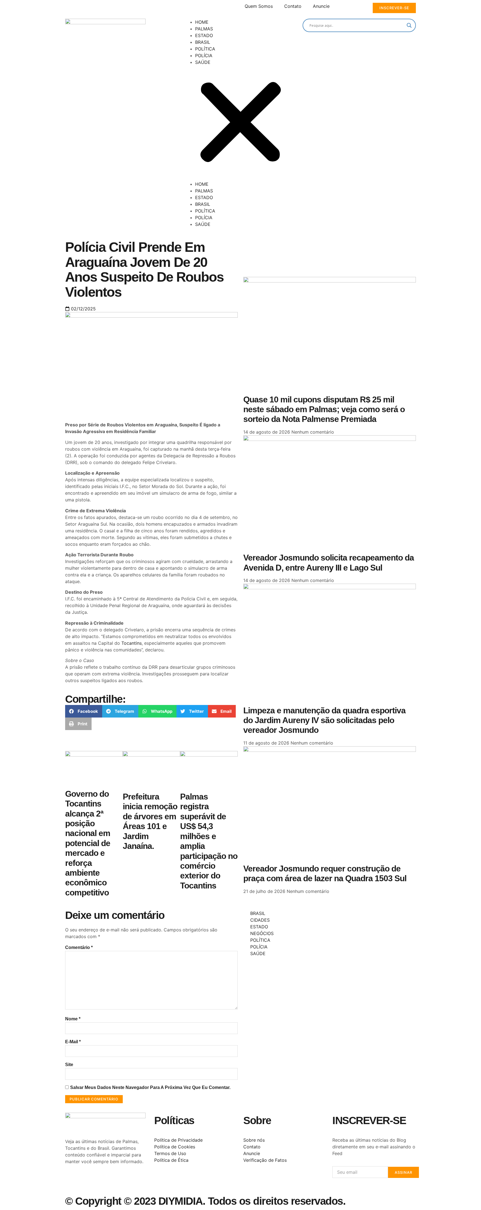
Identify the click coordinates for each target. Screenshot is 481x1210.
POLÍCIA (203, 55)
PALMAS (204, 29)
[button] (240, 123)
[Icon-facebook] (72, 1181)
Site (69, 1064)
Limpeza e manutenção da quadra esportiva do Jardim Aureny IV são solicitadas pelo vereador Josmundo (324, 720)
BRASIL (202, 42)
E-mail (73, 1041)
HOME (201, 22)
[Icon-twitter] (87, 1181)
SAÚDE (202, 62)
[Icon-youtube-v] (118, 1181)
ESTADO (204, 35)
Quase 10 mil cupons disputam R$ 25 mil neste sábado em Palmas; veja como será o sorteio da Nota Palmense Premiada (324, 409)
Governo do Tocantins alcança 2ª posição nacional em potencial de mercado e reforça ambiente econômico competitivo (87, 843)
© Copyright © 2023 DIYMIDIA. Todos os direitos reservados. (205, 1201)
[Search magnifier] (409, 25)
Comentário (79, 947)
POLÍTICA (205, 49)
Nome (72, 1018)
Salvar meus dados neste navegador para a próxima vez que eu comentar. (150, 1087)
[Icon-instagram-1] (103, 1181)
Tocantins (131, 643)
